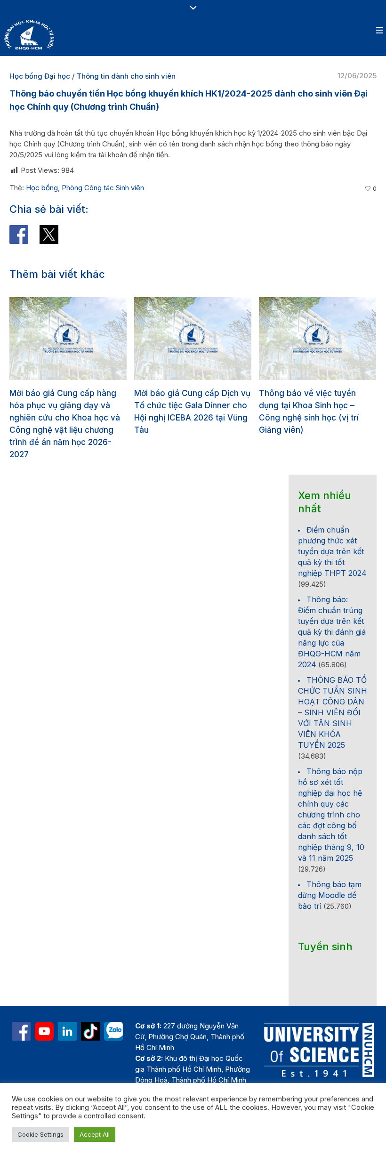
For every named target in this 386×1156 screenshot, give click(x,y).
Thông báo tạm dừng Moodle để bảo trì (330, 870)
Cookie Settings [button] (40, 1134)
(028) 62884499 (201, 1066)
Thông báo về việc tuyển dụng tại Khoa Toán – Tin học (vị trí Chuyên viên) (326, 405)
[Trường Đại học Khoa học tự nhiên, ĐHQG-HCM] (44, 1006)
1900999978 (218, 1077)
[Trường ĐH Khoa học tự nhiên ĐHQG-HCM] (21, 1006)
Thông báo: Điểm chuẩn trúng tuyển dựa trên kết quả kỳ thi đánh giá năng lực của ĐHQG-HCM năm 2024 (332, 607)
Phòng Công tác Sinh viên (103, 187)
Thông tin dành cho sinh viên (126, 76)
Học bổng (42, 187)
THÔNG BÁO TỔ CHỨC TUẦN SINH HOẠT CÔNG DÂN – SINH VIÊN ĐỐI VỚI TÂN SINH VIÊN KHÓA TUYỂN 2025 (332, 688)
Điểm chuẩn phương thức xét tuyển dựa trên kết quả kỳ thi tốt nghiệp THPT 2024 (332, 527)
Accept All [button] (95, 1134)
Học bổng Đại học (39, 76)
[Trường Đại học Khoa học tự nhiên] (67, 1006)
